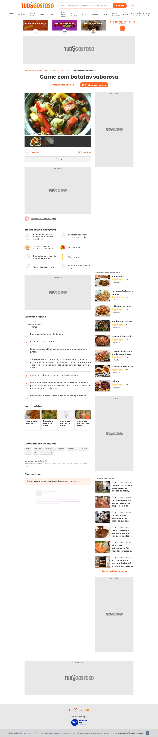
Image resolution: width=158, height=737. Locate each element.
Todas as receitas (146, 14)
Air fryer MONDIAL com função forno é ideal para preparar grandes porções (121, 563)
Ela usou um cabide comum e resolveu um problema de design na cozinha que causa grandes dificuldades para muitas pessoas (121, 503)
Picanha (61, 449)
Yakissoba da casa (121, 306)
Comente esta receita (62, 85)
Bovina (28, 449)
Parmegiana (50, 449)
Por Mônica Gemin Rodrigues (43, 219)
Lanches (126, 14)
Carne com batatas (31, 422)
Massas (95, 14)
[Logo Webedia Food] (79, 722)
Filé (35, 453)
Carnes (43, 14)
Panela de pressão (46, 453)
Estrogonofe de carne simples (122, 292)
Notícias (21, 14)
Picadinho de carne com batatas (48, 423)
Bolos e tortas (32, 14)
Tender (28, 453)
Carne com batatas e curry (65, 423)
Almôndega (71, 449)
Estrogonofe (38, 449)
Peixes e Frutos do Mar (63, 14)
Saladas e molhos (74, 14)
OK (147, 733)
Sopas (84, 14)
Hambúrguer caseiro (122, 321)
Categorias (40, 71)
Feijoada (116, 381)
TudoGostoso (29, 71)
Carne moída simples (122, 336)
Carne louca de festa (122, 366)
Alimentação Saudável (136, 14)
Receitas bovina (65, 71)
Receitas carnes (52, 71)
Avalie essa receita (95, 85)
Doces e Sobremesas (115, 14)
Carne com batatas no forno (83, 423)
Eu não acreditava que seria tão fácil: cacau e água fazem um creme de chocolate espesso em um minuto (122, 533)
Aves (53, 14)
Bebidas (105, 14)
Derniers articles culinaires (114, 571)
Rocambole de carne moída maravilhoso (122, 352)
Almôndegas (118, 276)
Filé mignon (83, 449)
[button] (84, 152)
